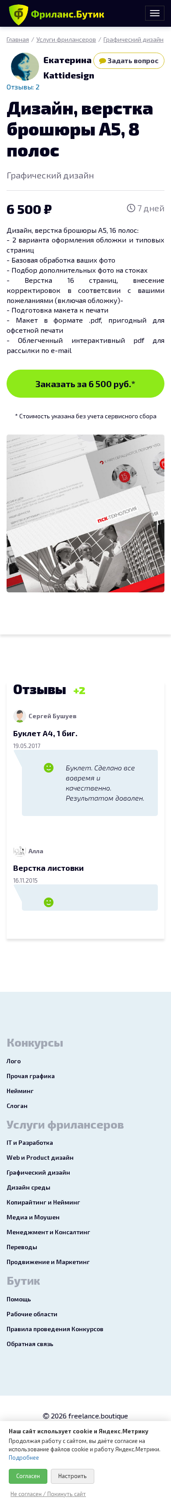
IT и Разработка (30, 1142)
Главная (18, 39)
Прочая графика (31, 1075)
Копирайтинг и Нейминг (43, 1202)
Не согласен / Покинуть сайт (48, 1493)
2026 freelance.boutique (88, 1415)
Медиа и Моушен (33, 1217)
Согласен (28, 1475)
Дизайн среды (28, 1187)
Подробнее (24, 1457)
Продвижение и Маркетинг (48, 1261)
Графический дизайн (133, 39)
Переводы (22, 1246)
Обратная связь (30, 1343)
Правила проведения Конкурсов (55, 1328)
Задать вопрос (132, 60)
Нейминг (20, 1090)
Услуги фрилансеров (66, 39)
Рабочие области (32, 1314)
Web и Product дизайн (40, 1157)
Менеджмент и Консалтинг (48, 1232)
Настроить (72, 1475)
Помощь (19, 1299)
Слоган (17, 1105)
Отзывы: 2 (23, 86)
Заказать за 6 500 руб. (85, 383)
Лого (14, 1061)
